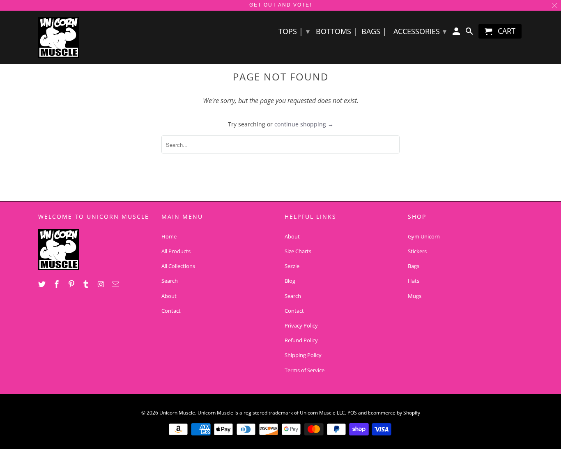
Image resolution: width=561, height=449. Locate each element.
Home (169, 236)
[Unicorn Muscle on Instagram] (101, 284)
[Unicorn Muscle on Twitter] (42, 284)
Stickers (417, 251)
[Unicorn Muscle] (95, 37)
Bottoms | (336, 31)
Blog (290, 280)
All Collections (178, 266)
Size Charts (298, 251)
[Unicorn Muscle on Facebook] (57, 284)
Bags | (373, 31)
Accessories (419, 31)
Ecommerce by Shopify (394, 412)
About (169, 296)
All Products (176, 251)
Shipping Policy (303, 355)
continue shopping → (303, 124)
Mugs (414, 296)
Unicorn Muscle (177, 412)
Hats (413, 280)
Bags (413, 266)
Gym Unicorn (424, 236)
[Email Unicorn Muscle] (116, 284)
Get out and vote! (280, 5)
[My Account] (457, 33)
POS (352, 412)
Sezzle (292, 266)
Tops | (294, 31)
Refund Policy (301, 340)
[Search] (469, 33)
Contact (171, 310)
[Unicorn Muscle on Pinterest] (72, 284)
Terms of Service (304, 370)
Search (169, 280)
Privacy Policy (301, 325)
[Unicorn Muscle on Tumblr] (86, 284)
